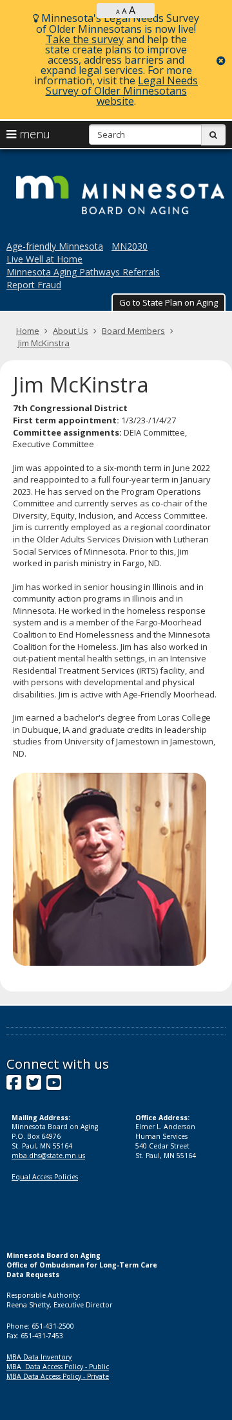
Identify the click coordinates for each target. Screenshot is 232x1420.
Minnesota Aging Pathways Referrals (83, 272)
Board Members (133, 331)
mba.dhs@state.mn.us (48, 1155)
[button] (168, 302)
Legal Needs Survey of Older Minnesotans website (122, 90)
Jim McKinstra (44, 343)
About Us (70, 331)
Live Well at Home (44, 259)
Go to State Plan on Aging (168, 302)
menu (33, 134)
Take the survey (85, 39)
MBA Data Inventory (39, 1356)
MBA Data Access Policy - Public (57, 1366)
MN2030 (129, 246)
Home (27, 331)
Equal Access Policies (45, 1176)
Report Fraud (33, 285)
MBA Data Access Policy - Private (57, 1376)
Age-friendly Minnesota (54, 246)
